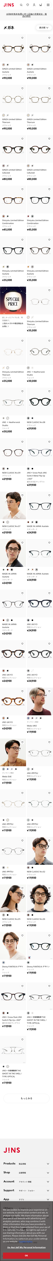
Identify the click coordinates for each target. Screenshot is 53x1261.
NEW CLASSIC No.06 (36, 919)
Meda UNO (32, 726)
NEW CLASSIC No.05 (11, 919)
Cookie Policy (25, 1241)
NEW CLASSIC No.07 (11, 526)
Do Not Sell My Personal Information (26, 1247)
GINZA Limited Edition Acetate (12, 70)
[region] (26, 1231)
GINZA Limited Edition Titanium (12, 120)
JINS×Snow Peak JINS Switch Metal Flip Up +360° (37, 476)
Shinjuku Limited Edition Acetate (13, 272)
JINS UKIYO (32, 624)
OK (26, 1256)
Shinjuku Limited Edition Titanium (38, 322)
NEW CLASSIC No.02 (36, 871)
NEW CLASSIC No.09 (11, 473)
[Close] (49, 1205)
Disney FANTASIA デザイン (12, 968)
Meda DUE (6, 776)
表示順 (42, 28)
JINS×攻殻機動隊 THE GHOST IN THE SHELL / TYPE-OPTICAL (37, 1020)
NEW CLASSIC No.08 (36, 422)
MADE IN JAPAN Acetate (38, 526)
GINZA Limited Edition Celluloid (12, 171)
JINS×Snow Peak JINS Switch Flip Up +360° (12, 1018)
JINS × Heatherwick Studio (36, 373)
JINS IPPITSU (32, 773)
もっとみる (26, 1098)
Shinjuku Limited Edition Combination (13, 221)
